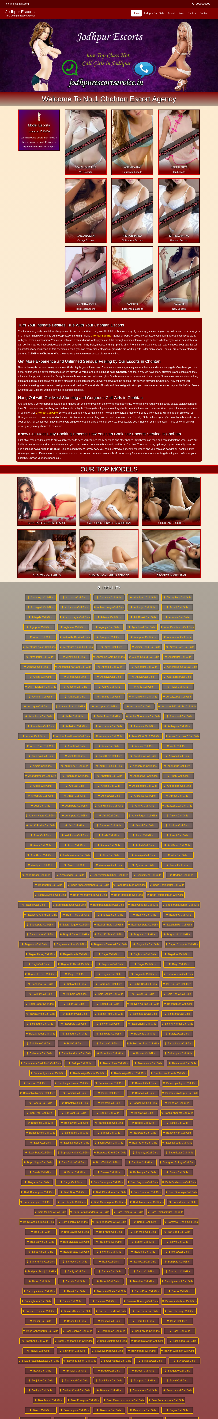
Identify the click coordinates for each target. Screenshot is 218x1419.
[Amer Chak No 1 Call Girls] (145, 736)
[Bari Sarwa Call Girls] (40, 1242)
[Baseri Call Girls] (74, 1321)
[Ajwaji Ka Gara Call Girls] (109, 657)
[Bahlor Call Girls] (74, 984)
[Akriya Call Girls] (143, 677)
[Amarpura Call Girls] (104, 706)
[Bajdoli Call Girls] (108, 1004)
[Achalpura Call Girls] (74, 607)
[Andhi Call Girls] (178, 776)
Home (136, 13)
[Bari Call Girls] (40, 1232)
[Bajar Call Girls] (74, 1004)
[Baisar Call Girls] (143, 994)
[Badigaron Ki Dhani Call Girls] (181, 905)
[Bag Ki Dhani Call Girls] (74, 934)
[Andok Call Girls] (40, 786)
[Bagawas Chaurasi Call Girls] (109, 944)
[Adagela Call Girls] (40, 617)
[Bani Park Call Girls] (39, 1113)
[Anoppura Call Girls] (40, 796)
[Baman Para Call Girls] (114, 1063)
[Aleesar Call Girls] (75, 687)
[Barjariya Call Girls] (40, 1252)
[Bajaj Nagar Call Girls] (39, 1004)
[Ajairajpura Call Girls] (177, 637)
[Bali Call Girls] (73, 1043)
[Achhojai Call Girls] (143, 607)
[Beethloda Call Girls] (143, 1410)
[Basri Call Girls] (177, 1321)
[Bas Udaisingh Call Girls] (180, 1311)
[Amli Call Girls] (74, 756)
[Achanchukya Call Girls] (109, 607)
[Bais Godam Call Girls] (109, 994)
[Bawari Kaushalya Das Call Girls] (39, 1361)
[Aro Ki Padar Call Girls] (40, 825)
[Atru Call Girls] (177, 855)
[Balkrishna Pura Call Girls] (143, 1043)
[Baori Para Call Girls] (38, 1152)
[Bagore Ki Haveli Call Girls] (74, 964)
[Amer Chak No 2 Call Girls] (182, 736)
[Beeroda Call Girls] (109, 1410)
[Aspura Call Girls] (109, 845)
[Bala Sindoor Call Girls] (40, 1034)
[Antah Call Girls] (74, 796)
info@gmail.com (19, 3)
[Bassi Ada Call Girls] (35, 1341)
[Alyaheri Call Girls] (40, 697)
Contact (203, 13)
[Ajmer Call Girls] (112, 647)
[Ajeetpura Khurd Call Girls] (76, 647)
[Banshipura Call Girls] (109, 1123)
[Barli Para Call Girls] (143, 1261)
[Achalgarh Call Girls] (40, 607)
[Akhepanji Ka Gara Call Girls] (73, 667)
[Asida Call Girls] (109, 835)
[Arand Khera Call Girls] (109, 806)
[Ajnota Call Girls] (74, 657)
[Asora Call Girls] (40, 845)
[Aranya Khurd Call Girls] (40, 815)
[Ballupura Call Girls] (39, 1053)
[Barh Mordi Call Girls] (183, 1202)
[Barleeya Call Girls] (74, 1261)
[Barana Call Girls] (109, 1172)
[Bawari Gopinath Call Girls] (178, 1351)
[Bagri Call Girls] (179, 964)
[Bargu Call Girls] (71, 1182)
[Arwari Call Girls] (143, 825)
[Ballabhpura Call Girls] (178, 1043)
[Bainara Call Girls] (74, 994)
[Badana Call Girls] (181, 875)
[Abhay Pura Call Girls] (177, 597)
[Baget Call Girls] (109, 954)
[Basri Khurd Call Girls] (145, 1331)
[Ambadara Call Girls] (40, 726)
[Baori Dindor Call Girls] (74, 1143)
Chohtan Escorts (101, 335)
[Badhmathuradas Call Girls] (107, 905)
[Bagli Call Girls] (38, 964)
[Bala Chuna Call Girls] (142, 1024)
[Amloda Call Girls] (177, 756)
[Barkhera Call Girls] (109, 1252)
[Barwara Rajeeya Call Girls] (39, 1311)
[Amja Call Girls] (109, 746)
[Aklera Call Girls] (40, 677)
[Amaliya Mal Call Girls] (177, 697)
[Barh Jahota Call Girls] (71, 1202)
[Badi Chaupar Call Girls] (143, 905)
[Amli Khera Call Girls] (109, 756)
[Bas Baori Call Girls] (145, 1311)
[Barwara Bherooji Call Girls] (141, 1301)
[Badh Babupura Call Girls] (129, 885)
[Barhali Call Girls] (145, 1222)
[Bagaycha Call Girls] (146, 944)
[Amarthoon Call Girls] (38, 716)
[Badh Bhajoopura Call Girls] (167, 885)
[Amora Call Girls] (40, 766)
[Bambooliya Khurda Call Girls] (169, 1073)
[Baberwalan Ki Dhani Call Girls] (109, 875)
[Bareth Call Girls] (177, 1172)
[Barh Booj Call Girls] (73, 1192)
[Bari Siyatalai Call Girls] (74, 1242)
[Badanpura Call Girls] (48, 885)
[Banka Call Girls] (142, 1113)
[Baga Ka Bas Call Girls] (109, 934)
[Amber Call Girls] (33, 736)
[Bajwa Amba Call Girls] (40, 1014)
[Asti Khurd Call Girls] (40, 855)
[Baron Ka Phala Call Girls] (110, 1291)
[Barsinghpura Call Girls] (36, 1301)
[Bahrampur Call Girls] (109, 984)
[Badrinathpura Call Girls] (143, 924)
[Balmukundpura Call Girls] (75, 1053)
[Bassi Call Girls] (179, 1331)
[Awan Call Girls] (74, 865)
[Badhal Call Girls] (33, 905)
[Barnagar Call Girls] (178, 1271)
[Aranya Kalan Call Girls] (177, 806)
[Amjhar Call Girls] (143, 746)
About (171, 13)
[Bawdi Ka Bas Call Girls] (116, 1361)
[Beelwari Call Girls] (109, 1390)
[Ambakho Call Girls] (74, 726)
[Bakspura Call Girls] (74, 1024)
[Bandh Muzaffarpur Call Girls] (180, 1093)
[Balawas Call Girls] (143, 1034)
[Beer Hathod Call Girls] (177, 1390)
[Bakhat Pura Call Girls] (109, 1014)
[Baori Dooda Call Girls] (109, 1143)
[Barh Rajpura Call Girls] (128, 1212)
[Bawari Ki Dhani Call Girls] (80, 1361)
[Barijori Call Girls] (143, 1242)
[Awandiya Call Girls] (109, 865)
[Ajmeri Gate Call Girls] (180, 647)
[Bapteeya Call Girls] (145, 1152)
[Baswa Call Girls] (38, 1351)
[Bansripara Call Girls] (74, 1133)
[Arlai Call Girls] (109, 815)
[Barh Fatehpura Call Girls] (36, 1202)
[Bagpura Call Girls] (111, 964)
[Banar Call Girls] (108, 1093)
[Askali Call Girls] (177, 835)
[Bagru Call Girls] (75, 974)
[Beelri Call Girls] (177, 1380)
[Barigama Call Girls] (109, 1242)
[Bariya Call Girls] (177, 1242)
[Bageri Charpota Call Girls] (182, 944)
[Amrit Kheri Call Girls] (74, 766)
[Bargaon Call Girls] (37, 1182)
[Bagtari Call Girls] (110, 974)
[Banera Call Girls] (40, 1103)
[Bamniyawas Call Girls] (109, 1083)
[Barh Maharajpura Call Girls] (108, 1202)
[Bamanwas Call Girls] (148, 1063)
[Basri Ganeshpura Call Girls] (41, 1331)
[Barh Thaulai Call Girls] (73, 1222)
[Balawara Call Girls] (109, 1034)
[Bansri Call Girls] (177, 1123)
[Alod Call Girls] (143, 687)
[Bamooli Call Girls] (144, 1083)
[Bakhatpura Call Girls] (143, 1014)
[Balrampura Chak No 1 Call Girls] (41, 1063)
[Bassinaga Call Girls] (182, 1341)
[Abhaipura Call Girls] (143, 597)
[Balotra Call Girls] (144, 1053)
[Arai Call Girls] (40, 806)
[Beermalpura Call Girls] (74, 1410)
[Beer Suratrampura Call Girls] (166, 1400)
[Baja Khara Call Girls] (177, 994)
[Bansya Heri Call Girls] (177, 1133)
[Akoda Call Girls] (74, 677)
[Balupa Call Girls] (80, 1063)
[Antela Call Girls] (109, 796)
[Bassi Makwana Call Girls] (147, 1341)
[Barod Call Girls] (39, 1281)
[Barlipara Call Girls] (177, 1261)
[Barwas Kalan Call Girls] (76, 1311)
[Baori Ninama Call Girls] (177, 1143)
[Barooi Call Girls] (179, 1291)
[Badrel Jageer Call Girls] (74, 924)
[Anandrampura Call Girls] (40, 776)
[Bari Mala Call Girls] (143, 1232)
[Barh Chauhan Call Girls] (146, 1192)
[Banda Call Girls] (143, 1093)
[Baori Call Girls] (40, 1143)
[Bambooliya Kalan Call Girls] (48, 1073)
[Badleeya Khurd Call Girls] (41, 915)
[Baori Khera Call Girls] (143, 1143)
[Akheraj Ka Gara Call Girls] (180, 667)
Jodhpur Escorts (20, 13)
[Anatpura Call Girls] (109, 776)
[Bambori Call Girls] (35, 1083)
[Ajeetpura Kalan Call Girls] (39, 647)
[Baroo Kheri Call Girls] (145, 1291)
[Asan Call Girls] (40, 835)
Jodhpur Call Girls (154, 13)
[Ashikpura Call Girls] (74, 835)
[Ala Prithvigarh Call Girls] (40, 687)
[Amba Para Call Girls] (107, 716)
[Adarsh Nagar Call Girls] (75, 617)
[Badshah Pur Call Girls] (178, 924)
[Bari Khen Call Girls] (109, 1232)
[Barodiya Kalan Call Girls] (39, 1291)
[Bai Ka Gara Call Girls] (177, 984)
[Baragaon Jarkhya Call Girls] (177, 1162)
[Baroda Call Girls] (74, 1281)
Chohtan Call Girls (47, 412)
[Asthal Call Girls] (143, 845)
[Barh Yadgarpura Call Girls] (109, 1222)
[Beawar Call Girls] (74, 1371)
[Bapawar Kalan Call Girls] (73, 1152)
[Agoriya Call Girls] (107, 627)
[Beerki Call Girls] (40, 1410)
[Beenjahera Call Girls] (143, 1390)
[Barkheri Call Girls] (143, 1252)
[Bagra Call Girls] (145, 964)
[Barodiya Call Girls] (142, 1281)
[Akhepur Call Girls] (110, 667)
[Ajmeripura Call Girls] (40, 657)
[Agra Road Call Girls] (141, 627)
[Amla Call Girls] (177, 746)
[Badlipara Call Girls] (110, 915)
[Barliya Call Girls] (75, 1271)
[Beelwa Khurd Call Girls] (75, 1390)
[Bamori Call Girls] (74, 1093)
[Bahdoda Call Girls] (40, 984)
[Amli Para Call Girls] (143, 756)
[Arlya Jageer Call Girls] (143, 815)
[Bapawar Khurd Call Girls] (110, 1152)
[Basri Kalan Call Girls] (111, 1331)
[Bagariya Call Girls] (143, 934)
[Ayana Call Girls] (143, 865)
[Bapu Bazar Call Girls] (179, 1152)
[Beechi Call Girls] (143, 1371)
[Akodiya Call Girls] (109, 677)
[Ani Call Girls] (74, 786)
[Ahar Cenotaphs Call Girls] (177, 627)
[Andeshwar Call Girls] (144, 776)
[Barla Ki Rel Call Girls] (40, 1261)
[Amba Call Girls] (72, 716)
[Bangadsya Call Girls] (143, 1103)
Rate (181, 13)
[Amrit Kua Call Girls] (109, 766)
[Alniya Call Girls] (109, 687)
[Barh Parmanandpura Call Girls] (90, 1212)
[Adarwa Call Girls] (109, 617)
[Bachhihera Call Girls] (147, 875)
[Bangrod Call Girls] (177, 1103)
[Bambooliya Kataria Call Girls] (88, 1073)
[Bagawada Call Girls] (177, 934)
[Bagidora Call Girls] (177, 954)
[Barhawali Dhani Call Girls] (181, 1222)
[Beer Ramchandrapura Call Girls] (124, 1400)
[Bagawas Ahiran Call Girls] (70, 944)
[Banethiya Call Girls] (74, 1103)
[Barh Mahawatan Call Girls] (146, 1202)
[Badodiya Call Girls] (178, 915)
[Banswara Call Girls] (143, 1133)
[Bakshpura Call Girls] (40, 1024)
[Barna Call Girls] (144, 1271)
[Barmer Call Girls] (110, 1271)
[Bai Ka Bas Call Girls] (143, 984)
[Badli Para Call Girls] (76, 915)
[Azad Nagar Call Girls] (36, 875)
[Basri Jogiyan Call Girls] (77, 1331)
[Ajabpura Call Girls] (143, 637)
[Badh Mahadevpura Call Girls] (88, 895)
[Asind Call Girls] (143, 835)
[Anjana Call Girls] (109, 786)
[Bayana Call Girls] (150, 1361)
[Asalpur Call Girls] (177, 825)
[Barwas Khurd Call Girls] (111, 1311)
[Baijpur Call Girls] (40, 994)
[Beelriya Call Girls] (40, 1390)
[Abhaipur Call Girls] (109, 597)
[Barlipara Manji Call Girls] (40, 1271)
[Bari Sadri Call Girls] (177, 1232)
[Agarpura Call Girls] (39, 627)
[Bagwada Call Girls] (144, 974)
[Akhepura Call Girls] (144, 667)
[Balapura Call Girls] (74, 1034)
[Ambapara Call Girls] (109, 726)
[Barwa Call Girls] (70, 1301)
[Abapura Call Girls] (74, 597)
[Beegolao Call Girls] (177, 1371)
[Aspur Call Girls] (74, 845)
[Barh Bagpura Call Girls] (143, 1182)
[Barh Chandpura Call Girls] (109, 1192)
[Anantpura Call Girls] (75, 776)
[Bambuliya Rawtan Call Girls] (72, 1083)
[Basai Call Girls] (40, 1321)
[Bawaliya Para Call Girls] (107, 1351)
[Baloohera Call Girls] (110, 1053)
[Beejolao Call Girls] (40, 1380)
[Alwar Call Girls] (178, 687)
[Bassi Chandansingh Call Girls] (73, 1341)
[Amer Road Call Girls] (40, 746)
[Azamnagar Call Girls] (70, 875)
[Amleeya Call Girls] (40, 756)
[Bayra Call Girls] (184, 1361)
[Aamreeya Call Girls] (40, 597)
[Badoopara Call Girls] (40, 924)
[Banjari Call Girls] (108, 1113)
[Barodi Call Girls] (108, 1281)
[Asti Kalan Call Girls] (177, 845)
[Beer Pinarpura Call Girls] (83, 1400)
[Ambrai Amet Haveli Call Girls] (71, 736)
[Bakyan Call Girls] (108, 1024)
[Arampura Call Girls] (74, 806)
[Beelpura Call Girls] (143, 1380)
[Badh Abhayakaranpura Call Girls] (88, 885)
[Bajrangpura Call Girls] (178, 1004)
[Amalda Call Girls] (109, 697)
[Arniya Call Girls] (177, 815)
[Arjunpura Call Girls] (75, 815)
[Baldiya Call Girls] (177, 1034)
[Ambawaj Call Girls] (143, 726)
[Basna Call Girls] (109, 1321)
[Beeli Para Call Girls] (109, 1380)
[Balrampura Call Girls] (178, 1053)
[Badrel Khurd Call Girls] (109, 924)
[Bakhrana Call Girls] (177, 1014)
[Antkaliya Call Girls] (143, 796)
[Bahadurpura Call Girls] (178, 974)
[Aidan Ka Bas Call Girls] (75, 637)
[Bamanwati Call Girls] (182, 1063)
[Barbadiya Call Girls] (143, 1172)
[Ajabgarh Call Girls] (109, 637)
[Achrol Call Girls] (177, 607)
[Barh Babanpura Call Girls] (107, 1182)
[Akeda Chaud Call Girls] (144, 657)
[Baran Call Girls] (74, 1172)
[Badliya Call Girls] (144, 915)
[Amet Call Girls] (74, 746)
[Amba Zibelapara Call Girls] (143, 716)
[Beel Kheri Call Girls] (74, 1380)
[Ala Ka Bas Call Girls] (177, 677)
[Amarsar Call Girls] (139, 706)
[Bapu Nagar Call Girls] (38, 1162)
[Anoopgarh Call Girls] (177, 786)
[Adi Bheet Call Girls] (143, 617)
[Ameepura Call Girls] (109, 736)
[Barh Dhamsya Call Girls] (181, 1192)
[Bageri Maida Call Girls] (74, 954)
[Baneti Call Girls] (109, 1103)
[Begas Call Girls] (177, 1410)
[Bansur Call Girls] (109, 1133)
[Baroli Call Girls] (74, 1291)
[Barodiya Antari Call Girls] (177, 1281)
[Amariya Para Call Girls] (70, 706)
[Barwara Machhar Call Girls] (179, 1301)
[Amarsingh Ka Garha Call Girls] (177, 706)
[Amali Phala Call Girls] (143, 697)
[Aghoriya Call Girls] (73, 627)
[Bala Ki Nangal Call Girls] (177, 1024)
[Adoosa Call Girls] (177, 617)
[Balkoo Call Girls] (107, 1043)
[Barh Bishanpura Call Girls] (37, 1192)
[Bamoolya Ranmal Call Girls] (37, 1093)
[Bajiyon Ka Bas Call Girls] (143, 1004)
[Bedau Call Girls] (109, 1371)
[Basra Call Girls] (143, 1321)
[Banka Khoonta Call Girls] (177, 1113)
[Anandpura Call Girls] (143, 766)
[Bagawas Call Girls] (34, 944)
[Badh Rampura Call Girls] (126, 895)
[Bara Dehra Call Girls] (72, 1162)
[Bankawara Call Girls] (74, 1123)
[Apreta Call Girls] (177, 796)
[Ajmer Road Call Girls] (146, 647)
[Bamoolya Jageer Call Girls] (180, 1083)
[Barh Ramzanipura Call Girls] (165, 1212)
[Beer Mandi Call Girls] (48, 1400)
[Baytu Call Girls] (40, 1371)
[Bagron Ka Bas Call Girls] (40, 974)
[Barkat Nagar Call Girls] (74, 1252)
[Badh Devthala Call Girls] (50, 895)
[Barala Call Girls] (40, 1172)
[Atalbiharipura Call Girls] (75, 855)
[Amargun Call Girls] (36, 706)
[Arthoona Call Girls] (109, 825)
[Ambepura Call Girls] (177, 726)
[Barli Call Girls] (109, 1261)
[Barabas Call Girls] (140, 1162)
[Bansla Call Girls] (143, 1123)
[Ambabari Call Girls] (179, 716)
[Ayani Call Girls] (177, 865)
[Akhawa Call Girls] (36, 667)
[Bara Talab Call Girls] (106, 1162)
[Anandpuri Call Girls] (177, 766)
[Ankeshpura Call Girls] (143, 786)
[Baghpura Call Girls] (143, 954)
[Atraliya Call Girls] (143, 855)
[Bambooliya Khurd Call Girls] (128, 1073)
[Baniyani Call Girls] (74, 1113)
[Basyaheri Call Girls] (72, 1351)
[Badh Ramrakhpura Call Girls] (165, 895)
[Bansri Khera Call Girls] (40, 1133)
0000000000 (203, 3)
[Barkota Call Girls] (177, 1252)
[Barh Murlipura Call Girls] (50, 1212)
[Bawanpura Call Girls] (142, 1351)
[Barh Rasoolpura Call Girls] (37, 1222)
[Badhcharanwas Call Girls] (69, 905)
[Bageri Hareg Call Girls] (40, 954)
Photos (192, 13)
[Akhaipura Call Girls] (178, 657)
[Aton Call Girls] (109, 855)
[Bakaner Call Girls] (74, 1014)
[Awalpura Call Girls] (40, 865)
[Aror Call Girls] (74, 825)
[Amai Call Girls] (74, 697)
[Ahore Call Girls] (40, 637)
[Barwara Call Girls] (104, 1301)
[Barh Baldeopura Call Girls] (179, 1182)
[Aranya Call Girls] (143, 806)
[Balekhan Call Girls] (39, 1043)
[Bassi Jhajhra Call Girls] (112, 1341)
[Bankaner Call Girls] (40, 1123)
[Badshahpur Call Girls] (40, 934)
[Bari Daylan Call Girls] (74, 1232)
